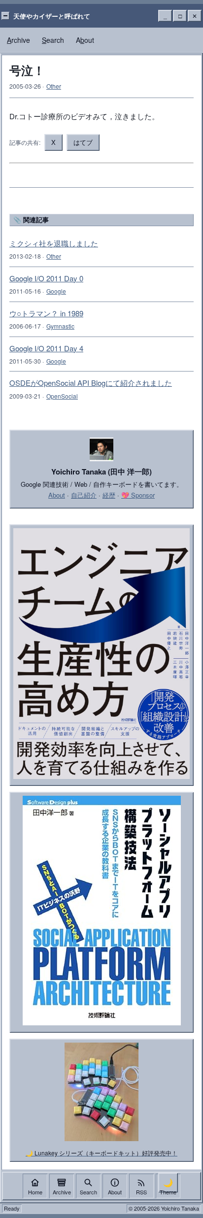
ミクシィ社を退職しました (53, 243)
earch (53, 40)
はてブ (83, 142)
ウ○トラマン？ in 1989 (46, 313)
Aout (85, 40)
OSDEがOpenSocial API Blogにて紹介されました (90, 382)
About (56, 495)
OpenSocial (62, 396)
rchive (18, 40)
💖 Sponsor (138, 495)
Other (53, 86)
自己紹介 (84, 495)
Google (56, 291)
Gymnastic (60, 326)
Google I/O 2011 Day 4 (46, 348)
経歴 (108, 495)
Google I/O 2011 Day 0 (46, 278)
